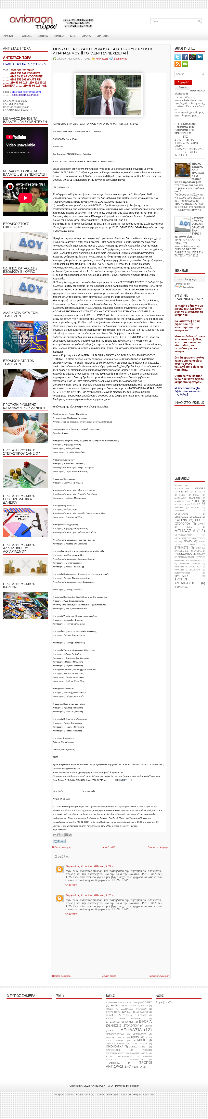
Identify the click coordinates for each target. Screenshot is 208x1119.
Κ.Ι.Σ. (189, 527)
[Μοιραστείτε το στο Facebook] (66, 835)
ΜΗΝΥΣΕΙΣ (102, 58)
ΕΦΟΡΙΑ (180, 520)
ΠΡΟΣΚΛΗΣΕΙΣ (194, 557)
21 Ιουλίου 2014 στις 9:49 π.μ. (98, 866)
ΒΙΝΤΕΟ (183, 491)
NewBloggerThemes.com (141, 1094)
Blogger (134, 1085)
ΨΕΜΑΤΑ (179, 586)
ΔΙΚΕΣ (196, 501)
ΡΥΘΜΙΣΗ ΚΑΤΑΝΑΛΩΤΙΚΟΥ (188, 567)
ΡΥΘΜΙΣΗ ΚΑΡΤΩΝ (190, 563)
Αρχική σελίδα (109, 847)
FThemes (69, 1094)
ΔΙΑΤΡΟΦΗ (179, 501)
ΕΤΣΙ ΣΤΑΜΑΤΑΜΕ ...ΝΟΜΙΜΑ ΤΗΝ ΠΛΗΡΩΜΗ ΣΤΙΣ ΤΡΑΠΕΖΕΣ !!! (185, 129)
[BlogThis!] (59, 835)
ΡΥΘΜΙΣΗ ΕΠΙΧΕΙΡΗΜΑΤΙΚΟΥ (189, 560)
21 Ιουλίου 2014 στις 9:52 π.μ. (98, 895)
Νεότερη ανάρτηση (61, 847)
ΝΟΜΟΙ (188, 541)
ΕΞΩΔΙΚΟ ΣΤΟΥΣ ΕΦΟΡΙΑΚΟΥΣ (125, 1018)
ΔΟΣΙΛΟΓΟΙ (180, 504)
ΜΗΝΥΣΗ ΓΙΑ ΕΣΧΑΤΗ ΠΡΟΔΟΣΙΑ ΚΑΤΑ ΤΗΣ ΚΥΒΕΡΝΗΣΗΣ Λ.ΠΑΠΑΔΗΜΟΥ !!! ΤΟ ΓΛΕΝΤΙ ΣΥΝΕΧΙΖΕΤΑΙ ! (103, 51)
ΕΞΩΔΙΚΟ (195, 507)
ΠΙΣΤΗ (181, 557)
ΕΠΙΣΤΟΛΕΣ (181, 516)
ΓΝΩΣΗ (182, 495)
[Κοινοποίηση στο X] (63, 835)
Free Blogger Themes (116, 1094)
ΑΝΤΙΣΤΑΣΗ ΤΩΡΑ (102, 1085)
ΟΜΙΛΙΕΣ (200, 554)
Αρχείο (182, 87)
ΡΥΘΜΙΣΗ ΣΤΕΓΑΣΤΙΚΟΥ (187, 570)
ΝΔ (175, 541)
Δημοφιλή (183, 82)
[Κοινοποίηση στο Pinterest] (70, 835)
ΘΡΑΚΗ (201, 524)
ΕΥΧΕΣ (197, 516)
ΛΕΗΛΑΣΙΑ (185, 530)
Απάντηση (71, 884)
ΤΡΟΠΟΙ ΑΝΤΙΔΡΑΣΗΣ (184, 581)
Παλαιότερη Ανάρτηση (158, 847)
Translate (188, 287)
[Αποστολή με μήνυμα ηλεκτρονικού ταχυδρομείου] (55, 835)
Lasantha (99, 1094)
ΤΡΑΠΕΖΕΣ (181, 575)
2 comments (120, 58)
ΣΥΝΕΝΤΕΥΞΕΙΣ (182, 573)
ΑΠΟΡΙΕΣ (199, 488)
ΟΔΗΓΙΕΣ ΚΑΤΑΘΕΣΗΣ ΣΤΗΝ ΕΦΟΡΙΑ (126, 1044)
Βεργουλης (73, 866)
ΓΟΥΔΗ (196, 495)
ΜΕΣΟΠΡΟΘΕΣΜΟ (183, 535)
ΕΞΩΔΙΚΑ (179, 507)
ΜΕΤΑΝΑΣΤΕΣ (181, 538)
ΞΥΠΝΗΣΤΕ (181, 547)
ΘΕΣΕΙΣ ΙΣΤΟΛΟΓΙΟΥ (189, 522)
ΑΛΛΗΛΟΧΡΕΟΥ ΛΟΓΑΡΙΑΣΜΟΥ (121, 1003)
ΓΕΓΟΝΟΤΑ (199, 492)
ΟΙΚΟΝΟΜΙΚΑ (183, 553)
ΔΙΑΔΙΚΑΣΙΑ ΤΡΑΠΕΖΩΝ (187, 498)
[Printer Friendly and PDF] (59, 841)
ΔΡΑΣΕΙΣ (196, 504)
